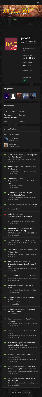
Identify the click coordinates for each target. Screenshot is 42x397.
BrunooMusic (13, 262)
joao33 (4, 19)
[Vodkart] (20, 96)
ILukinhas (12, 204)
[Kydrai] (6, 96)
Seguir (31, 42)
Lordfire (11, 178)
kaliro (10, 155)
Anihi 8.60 (33, 276)
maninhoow (12, 331)
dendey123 (12, 354)
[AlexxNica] (13, 96)
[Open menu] (38, 2)
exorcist (11, 366)
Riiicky (10, 285)
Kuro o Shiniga (14, 138)
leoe (9, 240)
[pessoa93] (26, 96)
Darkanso (12, 144)
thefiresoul (12, 228)
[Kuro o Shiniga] (33, 96)
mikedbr (11, 309)
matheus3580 (13, 276)
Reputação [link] (14, 19)
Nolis (10, 167)
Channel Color (33, 204)
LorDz (10, 214)
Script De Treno (29, 240)
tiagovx (11, 319)
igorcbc (11, 297)
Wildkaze (11, 343)
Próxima (27, 392)
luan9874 (11, 250)
